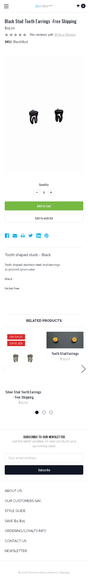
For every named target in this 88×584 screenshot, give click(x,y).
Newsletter (16, 551)
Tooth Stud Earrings (65, 353)
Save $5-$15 (15, 521)
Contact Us (15, 541)
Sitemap (64, 572)
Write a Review (65, 34)
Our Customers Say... (24, 501)
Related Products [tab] (44, 321)
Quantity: (44, 185)
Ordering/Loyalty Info (25, 531)
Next (83, 369)
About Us (13, 491)
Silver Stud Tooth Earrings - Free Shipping (23, 394)
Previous (4, 369)
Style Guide (15, 511)
